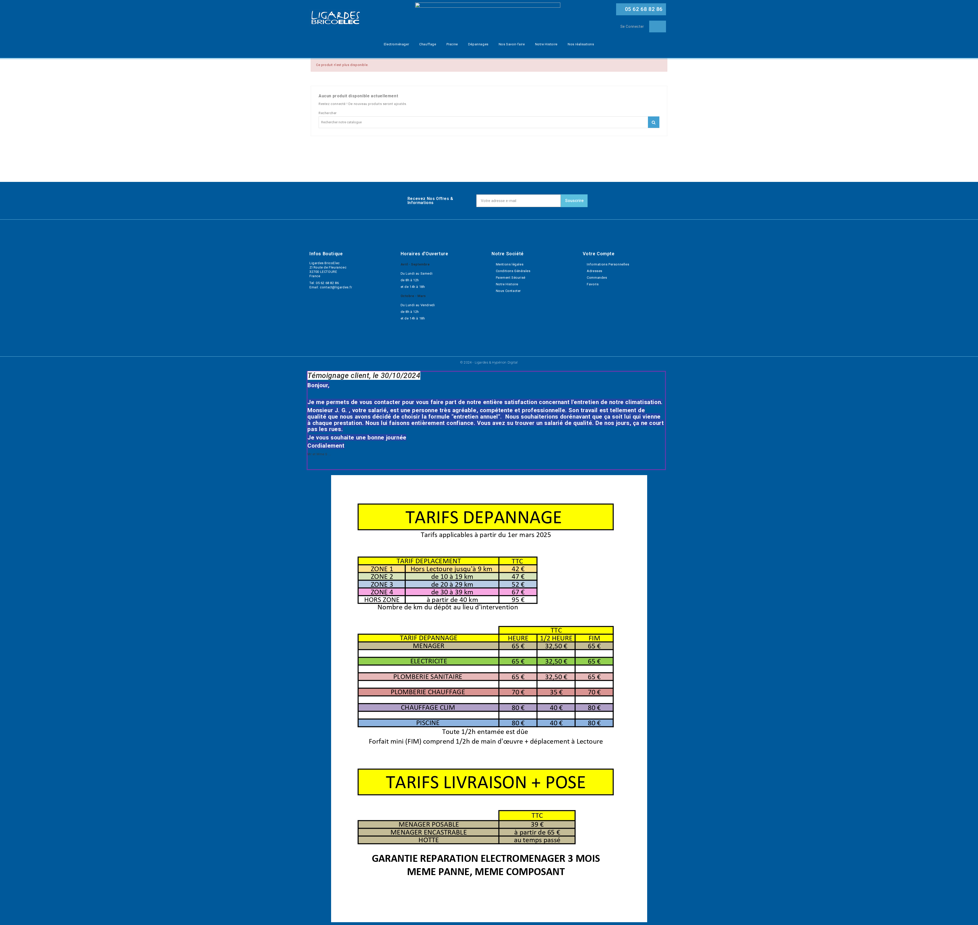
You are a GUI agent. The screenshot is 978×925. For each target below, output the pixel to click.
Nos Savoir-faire (512, 44)
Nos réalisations (581, 44)
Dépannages (478, 44)
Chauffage (427, 44)
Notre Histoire (546, 44)
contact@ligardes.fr (336, 287)
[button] (641, 9)
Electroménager (396, 44)
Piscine (452, 44)
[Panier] (657, 26)
